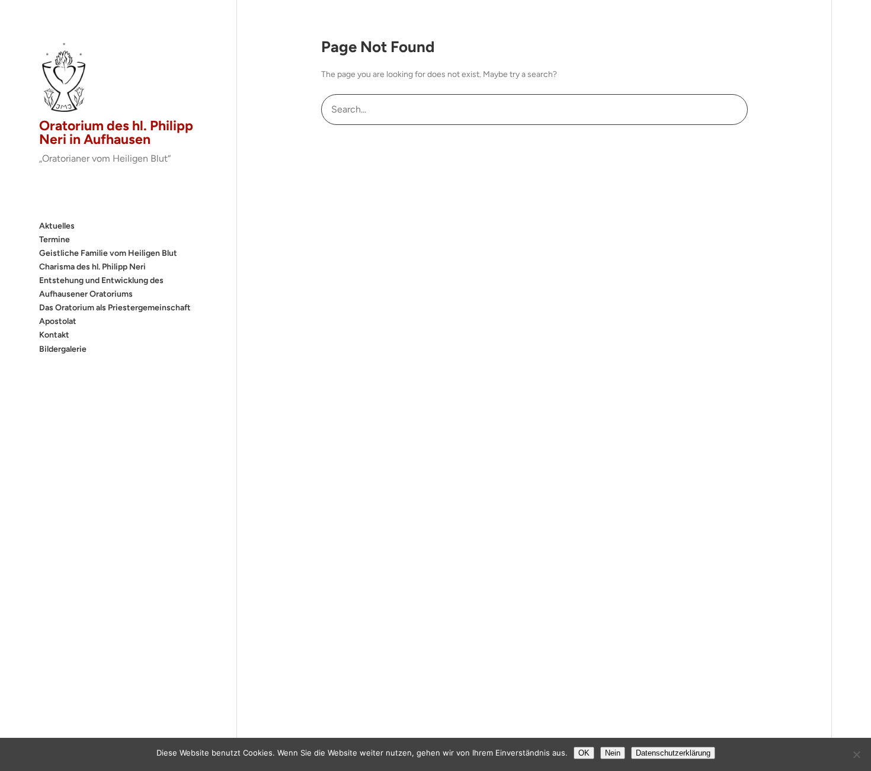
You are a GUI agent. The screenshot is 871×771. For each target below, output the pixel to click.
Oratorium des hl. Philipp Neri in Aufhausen (116, 132)
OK (584, 752)
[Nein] (856, 754)
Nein (612, 752)
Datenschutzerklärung (673, 752)
